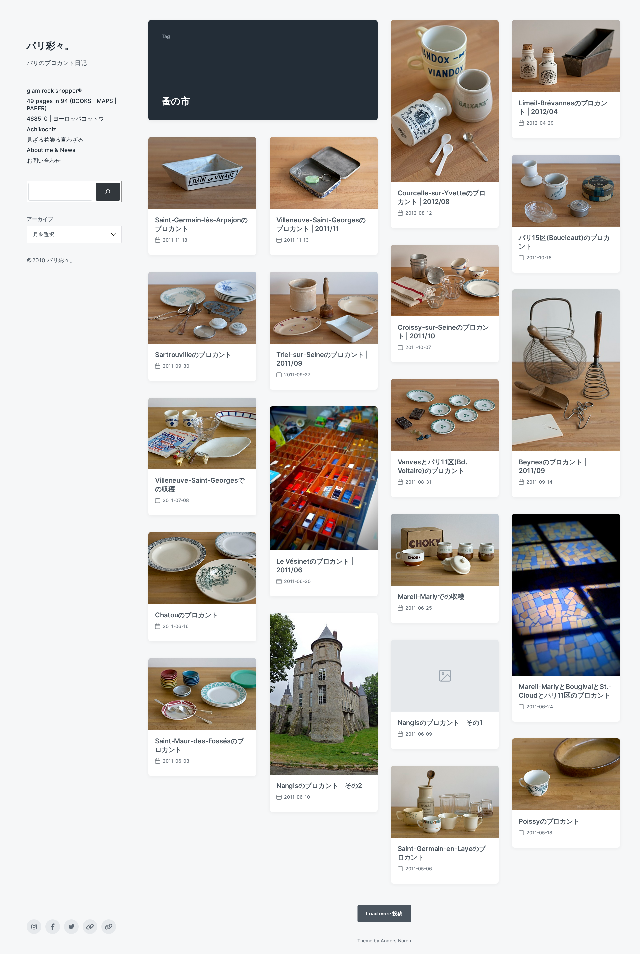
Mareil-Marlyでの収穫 (431, 597)
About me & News (51, 150)
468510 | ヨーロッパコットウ (65, 118)
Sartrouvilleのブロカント (193, 355)
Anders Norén (396, 940)
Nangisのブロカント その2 (319, 786)
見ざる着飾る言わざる (55, 139)
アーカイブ (40, 219)
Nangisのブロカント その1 (440, 723)
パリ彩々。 (50, 45)
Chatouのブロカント (186, 615)
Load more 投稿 (384, 913)
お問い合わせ (44, 160)
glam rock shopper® (54, 90)
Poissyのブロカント (549, 821)
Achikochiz (41, 129)
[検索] (108, 192)
